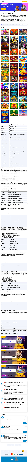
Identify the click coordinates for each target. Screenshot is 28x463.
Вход (20, 1)
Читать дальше (10, 346)
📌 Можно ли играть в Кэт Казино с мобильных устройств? (12, 407)
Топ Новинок (13, 24)
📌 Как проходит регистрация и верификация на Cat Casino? (13, 396)
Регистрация (25, 1)
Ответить (25, 423)
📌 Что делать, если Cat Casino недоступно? (10, 389)
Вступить (4, 346)
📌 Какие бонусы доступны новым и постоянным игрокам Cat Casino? (14, 402)
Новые (3, 24)
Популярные (6, 24)
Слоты (10, 24)
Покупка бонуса (18, 24)
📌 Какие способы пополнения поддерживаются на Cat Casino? (13, 382)
